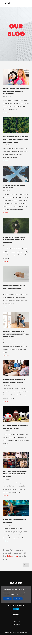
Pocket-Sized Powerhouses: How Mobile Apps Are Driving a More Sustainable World (15, 139)
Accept (7, 598)
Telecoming (12, 556)
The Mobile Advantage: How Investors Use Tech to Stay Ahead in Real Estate (16, 334)
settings (21, 595)
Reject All (18, 598)
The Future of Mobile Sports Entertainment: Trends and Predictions (14, 239)
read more (6, 112)
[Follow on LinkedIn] (14, 609)
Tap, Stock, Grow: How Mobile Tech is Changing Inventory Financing (15, 473)
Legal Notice (16, 624)
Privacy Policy (16, 621)
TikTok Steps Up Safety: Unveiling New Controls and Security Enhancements (16, 91)
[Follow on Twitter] (17, 609)
